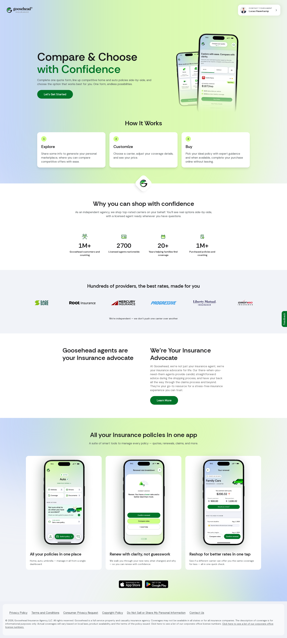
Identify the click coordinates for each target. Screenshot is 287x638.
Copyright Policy (112, 612)
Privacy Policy (18, 612)
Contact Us (197, 612)
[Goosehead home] (19, 10)
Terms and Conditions (45, 612)
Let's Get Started (55, 94)
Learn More (164, 400)
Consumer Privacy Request (80, 612)
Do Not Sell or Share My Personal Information (156, 612)
